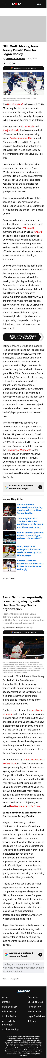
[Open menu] (4, 3)
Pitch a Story (34, 1006)
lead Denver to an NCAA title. (25, 806)
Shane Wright (27, 126)
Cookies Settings (11, 1029)
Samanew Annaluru (15, 58)
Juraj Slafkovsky (11, 130)
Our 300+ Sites (35, 1002)
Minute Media (17, 1036)
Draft (12, 578)
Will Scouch (28, 228)
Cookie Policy (9, 1016)
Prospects (14, 979)
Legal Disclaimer (36, 1016)
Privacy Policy (9, 1011)
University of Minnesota (19, 450)
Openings (32, 997)
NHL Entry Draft (15, 104)
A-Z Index (33, 1021)
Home (5, 578)
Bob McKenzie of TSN (20, 138)
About (5, 997)
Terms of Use (35, 1011)
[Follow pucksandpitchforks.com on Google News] (40, 487)
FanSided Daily (9, 1006)
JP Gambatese (13, 627)
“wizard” (38, 231)
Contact (6, 1002)
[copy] (18, 63)
